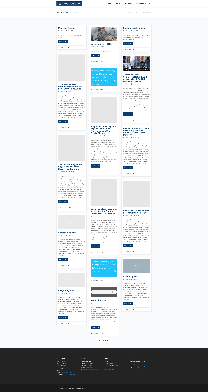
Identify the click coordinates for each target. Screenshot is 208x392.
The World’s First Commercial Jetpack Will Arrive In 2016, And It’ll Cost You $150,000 (135, 78)
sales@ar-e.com (68, 372)
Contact (117, 3)
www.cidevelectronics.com (91, 369)
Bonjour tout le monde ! (134, 28)
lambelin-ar (62, 31)
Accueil (109, 3)
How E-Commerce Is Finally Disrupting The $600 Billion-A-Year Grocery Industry (136, 131)
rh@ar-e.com (72, 374)
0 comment (62, 47)
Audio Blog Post (98, 300)
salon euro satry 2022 (101, 44)
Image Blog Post (66, 290)
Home (131, 12)
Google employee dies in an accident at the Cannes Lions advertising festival (104, 211)
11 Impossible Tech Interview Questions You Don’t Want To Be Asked (70, 86)
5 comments (63, 207)
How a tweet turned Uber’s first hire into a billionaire (136, 211)
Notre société (128, 3)
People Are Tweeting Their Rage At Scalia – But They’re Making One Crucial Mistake (104, 129)
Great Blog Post (130, 276)
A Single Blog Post (67, 232)
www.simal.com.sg (138, 368)
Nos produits (140, 3)
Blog (137, 12)
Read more (63, 41)
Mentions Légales (66, 28)
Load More (105, 340)
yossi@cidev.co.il (89, 367)
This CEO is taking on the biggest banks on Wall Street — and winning (70, 166)
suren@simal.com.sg (139, 366)
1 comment (128, 49)
